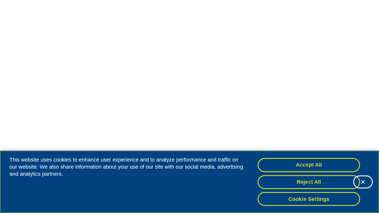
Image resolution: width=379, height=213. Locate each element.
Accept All (309, 165)
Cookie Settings (309, 199)
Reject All (309, 182)
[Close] (363, 181)
